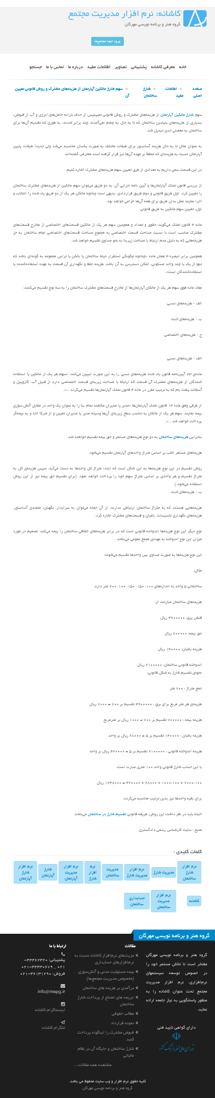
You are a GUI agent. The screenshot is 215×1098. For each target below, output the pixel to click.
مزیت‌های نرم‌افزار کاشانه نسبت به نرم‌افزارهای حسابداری (104, 959)
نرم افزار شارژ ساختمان (189, 872)
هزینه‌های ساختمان (173, 436)
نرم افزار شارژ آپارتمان (25, 872)
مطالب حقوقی (123, 1013)
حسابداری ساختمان (137, 901)
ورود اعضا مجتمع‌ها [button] (107, 41)
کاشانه (194, 901)
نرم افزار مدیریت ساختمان (163, 901)
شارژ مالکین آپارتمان (177, 114)
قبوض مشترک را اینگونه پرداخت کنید (105, 1036)
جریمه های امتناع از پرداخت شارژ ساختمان (105, 1001)
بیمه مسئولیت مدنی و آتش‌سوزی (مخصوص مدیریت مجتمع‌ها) (106, 975)
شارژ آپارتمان (48, 872)
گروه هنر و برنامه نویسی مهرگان (107, 1088)
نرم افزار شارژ (93, 872)
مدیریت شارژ (163, 872)
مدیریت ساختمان (112, 872)
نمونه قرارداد (122, 1022)
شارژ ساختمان (150, 92)
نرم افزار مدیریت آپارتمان (71, 872)
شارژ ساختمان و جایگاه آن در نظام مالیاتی (106, 1052)
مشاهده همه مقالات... (92, 1064)
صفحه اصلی (197, 92)
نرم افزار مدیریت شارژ (137, 872)
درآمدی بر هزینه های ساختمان (108, 987)
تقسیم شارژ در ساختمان (107, 814)
